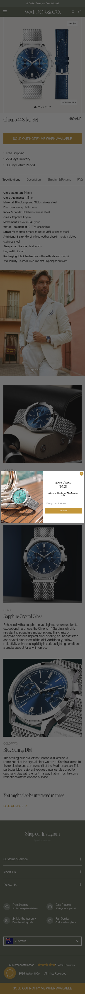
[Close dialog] (81, 474)
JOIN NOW (63, 511)
